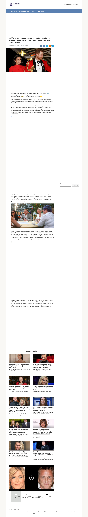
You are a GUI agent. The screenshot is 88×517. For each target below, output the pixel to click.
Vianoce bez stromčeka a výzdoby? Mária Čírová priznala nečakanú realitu (43, 388)
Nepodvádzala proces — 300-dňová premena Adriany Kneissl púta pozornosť (19, 388)
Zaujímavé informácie (24, 11)
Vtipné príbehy (41, 11)
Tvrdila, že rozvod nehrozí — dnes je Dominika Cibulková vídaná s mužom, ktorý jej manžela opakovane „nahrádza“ (19, 409)
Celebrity (34, 11)
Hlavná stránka (13, 11)
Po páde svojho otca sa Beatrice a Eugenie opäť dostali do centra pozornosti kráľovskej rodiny (18, 431)
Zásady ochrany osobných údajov (71, 4)
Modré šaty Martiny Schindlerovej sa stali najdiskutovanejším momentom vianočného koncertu (43, 409)
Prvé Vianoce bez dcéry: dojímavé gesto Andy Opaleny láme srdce (18, 452)
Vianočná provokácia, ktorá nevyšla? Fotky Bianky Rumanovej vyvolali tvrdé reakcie (19, 366)
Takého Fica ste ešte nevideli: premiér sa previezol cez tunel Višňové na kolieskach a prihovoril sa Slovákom (43, 454)
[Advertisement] (44, 24)
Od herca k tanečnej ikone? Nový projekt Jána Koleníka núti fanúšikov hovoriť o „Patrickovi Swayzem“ (43, 366)
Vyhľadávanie (63, 183)
